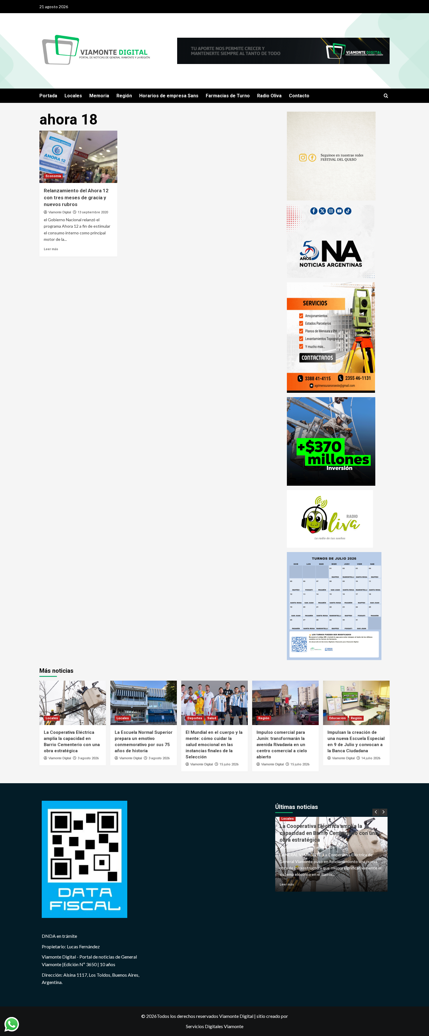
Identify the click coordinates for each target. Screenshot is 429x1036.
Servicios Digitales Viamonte (214, 1026)
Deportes (194, 718)
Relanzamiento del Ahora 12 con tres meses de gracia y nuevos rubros (76, 197)
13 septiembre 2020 (93, 212)
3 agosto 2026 (88, 758)
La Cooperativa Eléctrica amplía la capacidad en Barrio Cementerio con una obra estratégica (329, 833)
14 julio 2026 (370, 758)
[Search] (386, 96)
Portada (48, 95)
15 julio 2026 (228, 764)
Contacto (299, 95)
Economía (53, 176)
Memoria (99, 95)
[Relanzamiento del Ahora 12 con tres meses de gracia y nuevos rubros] (78, 157)
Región (124, 95)
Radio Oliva (269, 95)
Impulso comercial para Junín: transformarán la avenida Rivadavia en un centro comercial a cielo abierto (282, 745)
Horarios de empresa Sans (168, 95)
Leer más (51, 249)
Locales (73, 95)
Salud (211, 718)
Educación (337, 718)
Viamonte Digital (59, 212)
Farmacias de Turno (228, 95)
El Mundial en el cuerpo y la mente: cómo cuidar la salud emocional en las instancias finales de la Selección (214, 745)
